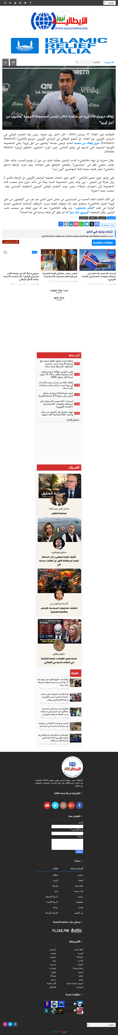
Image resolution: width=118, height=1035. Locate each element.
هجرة (81, 907)
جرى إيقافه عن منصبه (86, 143)
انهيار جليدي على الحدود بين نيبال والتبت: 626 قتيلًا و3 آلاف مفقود (57, 413)
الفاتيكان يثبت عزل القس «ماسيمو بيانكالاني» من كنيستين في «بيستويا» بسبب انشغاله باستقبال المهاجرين (54, 711)
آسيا (56, 891)
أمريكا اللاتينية (52, 902)
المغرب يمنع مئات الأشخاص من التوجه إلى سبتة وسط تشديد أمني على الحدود (53, 725)
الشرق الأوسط (51, 913)
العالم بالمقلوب (84, 208)
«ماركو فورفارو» (59, 552)
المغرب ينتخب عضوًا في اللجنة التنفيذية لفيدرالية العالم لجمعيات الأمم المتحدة (60, 275)
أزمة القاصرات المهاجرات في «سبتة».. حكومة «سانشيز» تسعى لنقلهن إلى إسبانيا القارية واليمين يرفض (54, 697)
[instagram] (5, 3)
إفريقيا (73, 252)
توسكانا (53, 976)
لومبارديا (53, 968)
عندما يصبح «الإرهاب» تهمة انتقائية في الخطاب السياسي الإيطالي (59, 660)
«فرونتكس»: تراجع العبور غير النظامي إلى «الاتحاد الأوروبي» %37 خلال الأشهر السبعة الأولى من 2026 (53, 738)
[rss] (10, 3)
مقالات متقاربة (103, 242)
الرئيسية (107, 62)
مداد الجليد (55, 1032)
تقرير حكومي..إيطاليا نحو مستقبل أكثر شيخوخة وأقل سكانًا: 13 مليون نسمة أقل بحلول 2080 (56, 374)
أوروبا (34, 252)
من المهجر (78, 913)
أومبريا (80, 953)
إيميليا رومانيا (78, 968)
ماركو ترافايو (59, 654)
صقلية (80, 976)
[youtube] (15, 3)
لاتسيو (80, 972)
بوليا (54, 961)
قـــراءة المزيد (9, 242)
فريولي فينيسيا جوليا (75, 983)
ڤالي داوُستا (51, 983)
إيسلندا (111, 252)
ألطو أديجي (78, 949)
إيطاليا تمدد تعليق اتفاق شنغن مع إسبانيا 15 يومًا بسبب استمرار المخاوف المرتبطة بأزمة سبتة (56, 363)
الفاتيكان (52, 987)
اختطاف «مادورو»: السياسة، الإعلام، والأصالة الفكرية (59, 610)
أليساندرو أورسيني (59, 603)
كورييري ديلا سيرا (79, 213)
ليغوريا (53, 972)
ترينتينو (53, 979)
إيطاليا (55, 875)
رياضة (80, 896)
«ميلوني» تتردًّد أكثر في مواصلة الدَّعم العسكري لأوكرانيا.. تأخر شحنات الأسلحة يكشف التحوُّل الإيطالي (21, 276)
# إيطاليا (93, 218)
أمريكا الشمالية (51, 896)
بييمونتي (53, 957)
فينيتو (81, 979)
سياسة (80, 875)
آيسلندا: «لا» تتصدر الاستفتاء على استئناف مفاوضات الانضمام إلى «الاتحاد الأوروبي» (99, 276)
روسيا (55, 907)
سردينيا (53, 964)
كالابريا (80, 961)
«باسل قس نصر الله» (59, 508)
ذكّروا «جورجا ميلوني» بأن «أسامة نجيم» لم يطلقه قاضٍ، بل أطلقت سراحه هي (59, 560)
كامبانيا (80, 964)
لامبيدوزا (80, 987)
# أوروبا (102, 218)
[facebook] (30, 3)
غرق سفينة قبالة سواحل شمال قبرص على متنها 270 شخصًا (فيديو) (55, 394)
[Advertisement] (59, 443)
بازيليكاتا (80, 957)
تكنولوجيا (79, 902)
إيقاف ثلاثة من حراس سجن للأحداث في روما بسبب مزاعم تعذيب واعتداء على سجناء (56, 385)
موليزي (53, 953)
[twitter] (25, 3)
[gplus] (20, 3)
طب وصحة (78, 891)
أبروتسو (53, 949)
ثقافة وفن (79, 886)
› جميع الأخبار (73, 419)
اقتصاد (80, 880)
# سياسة (83, 218)
